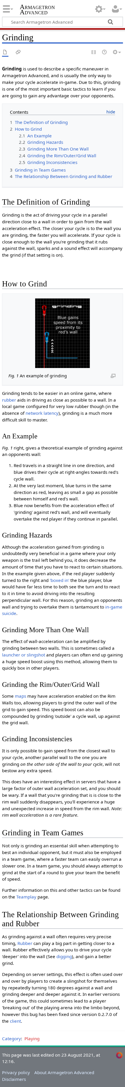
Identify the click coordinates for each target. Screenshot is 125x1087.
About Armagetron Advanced (64, 1072)
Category (11, 1038)
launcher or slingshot (23, 655)
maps (20, 696)
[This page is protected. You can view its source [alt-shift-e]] (94, 52)
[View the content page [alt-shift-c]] (5, 52)
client (15, 1021)
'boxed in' (59, 580)
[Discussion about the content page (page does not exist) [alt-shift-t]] (18, 52)
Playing (32, 1038)
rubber (9, 400)
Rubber (24, 943)
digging (64, 956)
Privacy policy (16, 1072)
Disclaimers (14, 1079)
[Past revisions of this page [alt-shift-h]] (104, 52)
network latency (42, 413)
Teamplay (26, 897)
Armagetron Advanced (37, 10)
